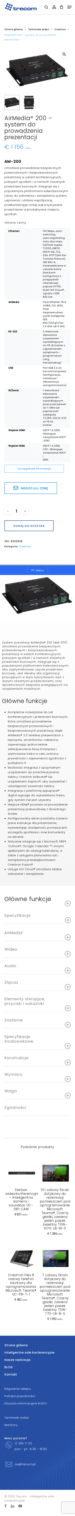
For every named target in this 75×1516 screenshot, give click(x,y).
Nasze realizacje (17, 1360)
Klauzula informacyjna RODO (25, 1403)
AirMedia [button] (14, 932)
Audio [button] (10, 966)
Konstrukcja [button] (16, 1058)
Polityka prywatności (19, 1396)
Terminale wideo (38, 29)
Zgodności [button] (15, 1107)
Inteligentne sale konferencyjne (29, 1353)
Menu (40, 570)
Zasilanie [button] (13, 1020)
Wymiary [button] (13, 1074)
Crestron (60, 29)
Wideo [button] (10, 949)
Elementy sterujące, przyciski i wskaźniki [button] (24, 1001)
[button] (69, 7)
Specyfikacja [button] (17, 915)
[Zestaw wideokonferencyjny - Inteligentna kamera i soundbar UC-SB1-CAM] (21, 1173)
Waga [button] (10, 1091)
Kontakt (10, 1374)
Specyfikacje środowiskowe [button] (18, 1039)
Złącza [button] (11, 982)
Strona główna (13, 29)
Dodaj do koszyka (29, 526)
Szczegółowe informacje (34, 469)
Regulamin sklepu (17, 1389)
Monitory (10, 1425)
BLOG (8, 1367)
